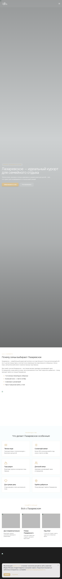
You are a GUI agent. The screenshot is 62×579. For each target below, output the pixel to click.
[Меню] (59, 4)
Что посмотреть (26, 184)
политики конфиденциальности (35, 570)
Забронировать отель (10, 184)
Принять (7, 574)
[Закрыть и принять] (58, 565)
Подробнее (15, 574)
